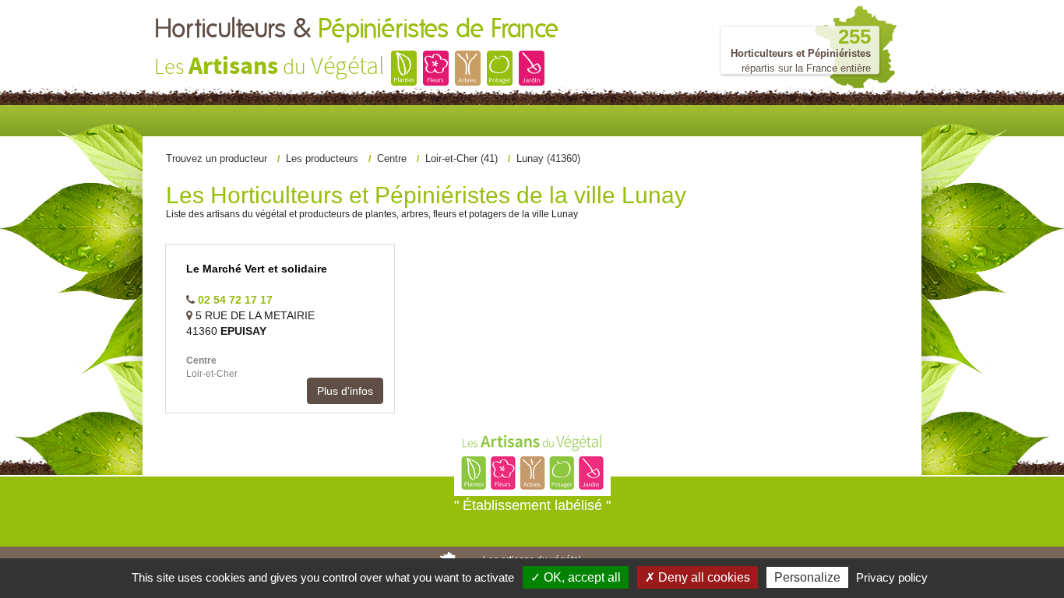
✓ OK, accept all (575, 577)
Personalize (807, 577)
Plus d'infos (345, 391)
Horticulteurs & (356, 29)
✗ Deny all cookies (697, 577)
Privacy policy (892, 577)
